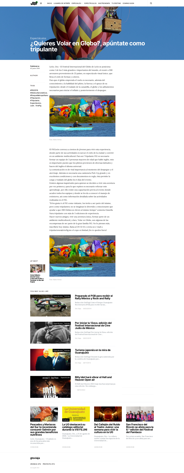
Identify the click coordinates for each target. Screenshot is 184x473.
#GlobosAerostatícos (38, 93)
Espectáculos (90, 3)
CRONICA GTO (35, 464)
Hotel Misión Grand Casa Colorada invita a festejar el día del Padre (37, 278)
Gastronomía (104, 3)
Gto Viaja (78, 308)
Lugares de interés (62, 3)
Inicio (49, 3)
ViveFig (38, 106)
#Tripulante (34, 100)
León (32, 106)
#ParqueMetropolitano (39, 95)
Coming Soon (128, 3)
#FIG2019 (34, 90)
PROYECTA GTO (49, 464)
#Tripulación (35, 98)
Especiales (76, 3)
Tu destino (116, 3)
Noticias (67, 296)
